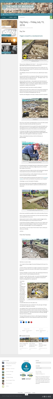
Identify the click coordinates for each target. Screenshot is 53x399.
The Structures (8, 374)
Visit (22, 14)
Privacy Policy (20, 392)
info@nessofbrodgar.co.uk (40, 374)
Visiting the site (8, 365)
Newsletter (12, 14)
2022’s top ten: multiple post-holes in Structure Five (33, 345)
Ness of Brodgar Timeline (10, 380)
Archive (7, 14)
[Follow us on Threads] (14, 17)
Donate (23, 1)
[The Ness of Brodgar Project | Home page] (18, 7)
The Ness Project (8, 1)
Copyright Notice (28, 392)
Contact (32, 1)
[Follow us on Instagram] (12, 17)
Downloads (17, 14)
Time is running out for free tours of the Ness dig (24, 345)
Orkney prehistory (16, 1)
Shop (28, 1)
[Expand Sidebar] (51, 17)
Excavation (22, 17)
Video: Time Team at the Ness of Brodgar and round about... (11, 363)
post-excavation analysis (43, 382)
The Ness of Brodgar (9, 371)
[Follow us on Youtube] (16, 17)
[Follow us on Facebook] (11, 17)
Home (2, 1)
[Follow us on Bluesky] (9, 17)
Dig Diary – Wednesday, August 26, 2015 (42, 345)
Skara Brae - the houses (10, 368)
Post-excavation (9, 383)
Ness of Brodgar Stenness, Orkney (39, 372)
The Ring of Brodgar (9, 377)
